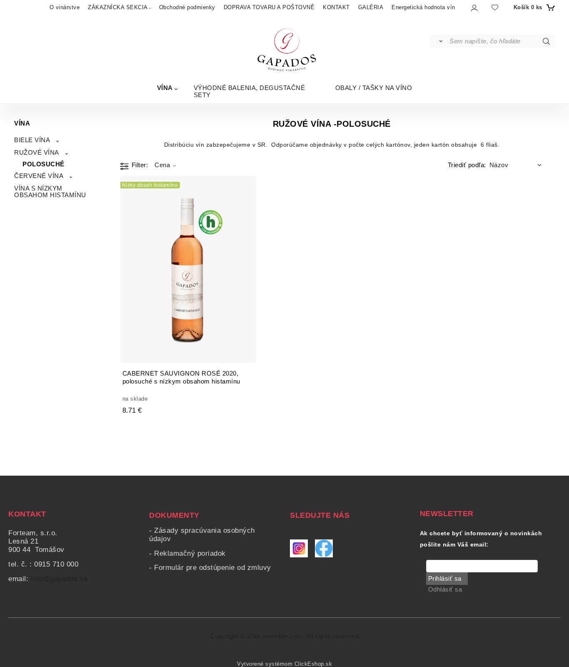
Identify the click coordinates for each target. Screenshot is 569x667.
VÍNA (165, 87)
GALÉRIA (371, 7)
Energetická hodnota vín (423, 7)
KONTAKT (336, 7)
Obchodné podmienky (187, 7)
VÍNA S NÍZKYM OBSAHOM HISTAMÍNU (50, 191)
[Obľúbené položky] (495, 7)
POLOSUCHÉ (43, 164)
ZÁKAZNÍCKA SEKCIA (118, 7)
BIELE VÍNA (32, 140)
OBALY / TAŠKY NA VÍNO (373, 87)
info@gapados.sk (59, 579)
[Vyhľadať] (439, 41)
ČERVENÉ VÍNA (38, 176)
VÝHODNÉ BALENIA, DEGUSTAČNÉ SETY (249, 91)
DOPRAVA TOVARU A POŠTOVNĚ (269, 7)
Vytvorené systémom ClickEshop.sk (284, 664)
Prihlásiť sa (445, 578)
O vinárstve (65, 7)
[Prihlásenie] (473, 8)
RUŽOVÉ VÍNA (36, 152)
